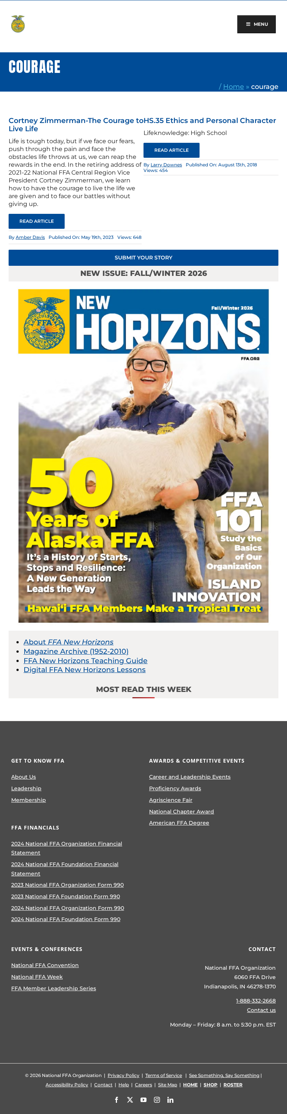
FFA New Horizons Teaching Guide (86, 660)
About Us (23, 776)
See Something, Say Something (224, 1075)
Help (123, 1084)
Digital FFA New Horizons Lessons (85, 669)
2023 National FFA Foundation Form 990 (65, 896)
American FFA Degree (179, 822)
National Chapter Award (181, 811)
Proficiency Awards (175, 788)
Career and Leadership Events (190, 776)
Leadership (26, 788)
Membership (28, 800)
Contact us (261, 1010)
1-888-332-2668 (256, 1000)
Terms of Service (163, 1075)
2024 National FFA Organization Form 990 (67, 908)
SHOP (210, 1084)
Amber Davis (30, 237)
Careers (143, 1084)
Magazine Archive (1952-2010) (76, 651)
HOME (190, 1084)
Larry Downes (166, 164)
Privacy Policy (123, 1075)
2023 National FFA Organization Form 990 (67, 884)
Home (233, 86)
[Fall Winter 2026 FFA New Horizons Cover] (143, 285)
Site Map (167, 1084)
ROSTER (233, 1084)
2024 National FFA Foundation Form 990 (65, 919)
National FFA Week (37, 976)
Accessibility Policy (67, 1084)
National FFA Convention (45, 965)
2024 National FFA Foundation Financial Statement (64, 869)
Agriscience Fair (170, 800)
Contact (103, 1084)
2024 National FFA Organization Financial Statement (66, 848)
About (69, 642)
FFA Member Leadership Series (53, 988)
